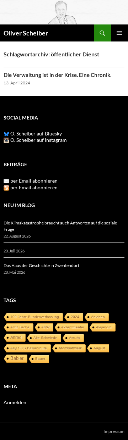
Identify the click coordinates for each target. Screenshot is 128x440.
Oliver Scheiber (26, 33)
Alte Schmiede (45, 338)
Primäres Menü (119, 32)
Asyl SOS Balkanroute (28, 348)
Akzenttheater (72, 327)
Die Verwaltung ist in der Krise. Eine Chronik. (57, 75)
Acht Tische (20, 327)
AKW (45, 327)
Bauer (40, 359)
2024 (75, 317)
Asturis (74, 338)
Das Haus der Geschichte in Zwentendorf (41, 265)
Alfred (16, 337)
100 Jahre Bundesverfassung (34, 317)
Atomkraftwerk (70, 348)
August (99, 348)
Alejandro (104, 327)
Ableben (98, 317)
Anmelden (15, 402)
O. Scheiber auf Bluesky (35, 133)
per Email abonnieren (34, 181)
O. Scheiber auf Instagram (38, 140)
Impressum (113, 431)
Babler (16, 358)
